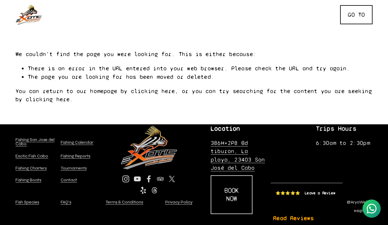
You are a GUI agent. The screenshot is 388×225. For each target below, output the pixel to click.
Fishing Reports (311, 5)
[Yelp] (143, 190)
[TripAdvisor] (160, 179)
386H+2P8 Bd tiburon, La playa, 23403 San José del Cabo (238, 155)
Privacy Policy (178, 202)
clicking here (153, 91)
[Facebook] (148, 179)
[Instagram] (125, 179)
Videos (326, 14)
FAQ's (328, 24)
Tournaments (206, 14)
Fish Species (155, 14)
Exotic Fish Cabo (126, 5)
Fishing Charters (192, 5)
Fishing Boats (252, 5)
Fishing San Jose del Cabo (35, 142)
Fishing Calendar (97, 14)
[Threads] (154, 190)
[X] (172, 179)
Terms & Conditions (124, 202)
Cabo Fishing (67, 5)
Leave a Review (320, 193)
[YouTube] (137, 179)
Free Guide (288, 14)
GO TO (356, 14)
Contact (248, 14)
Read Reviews (293, 218)
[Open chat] (372, 209)
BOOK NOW (231, 194)
